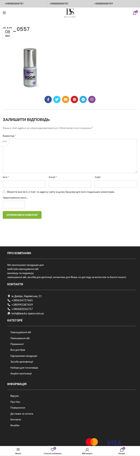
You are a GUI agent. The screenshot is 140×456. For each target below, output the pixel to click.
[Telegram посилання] (83, 99)
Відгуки (14, 395)
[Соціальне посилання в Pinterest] (74, 99)
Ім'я (6, 177)
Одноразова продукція (23, 355)
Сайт (98, 177)
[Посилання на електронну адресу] (65, 99)
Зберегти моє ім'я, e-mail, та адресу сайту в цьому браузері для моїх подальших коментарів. (60, 191)
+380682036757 (14, 3)
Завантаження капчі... (15, 197)
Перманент (17, 343)
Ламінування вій (20, 338)
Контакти (15, 419)
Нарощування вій (20, 332)
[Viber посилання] (92, 99)
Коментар (9, 135)
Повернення (17, 407)
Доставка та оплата (21, 413)
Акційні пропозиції (21, 373)
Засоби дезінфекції (21, 361)
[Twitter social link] (57, 99)
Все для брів (17, 349)
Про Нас (15, 401)
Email (53, 177)
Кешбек (14, 425)
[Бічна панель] (4, 141)
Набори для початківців (24, 367)
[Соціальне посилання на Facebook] (48, 99)
